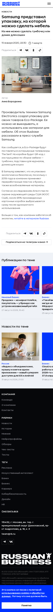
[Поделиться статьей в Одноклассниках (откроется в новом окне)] (33, 50)
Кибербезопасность (14, 494)
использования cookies (16, 593)
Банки (5, 478)
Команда (7, 400)
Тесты (5, 455)
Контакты (7, 410)
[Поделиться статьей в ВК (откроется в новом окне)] (27, 50)
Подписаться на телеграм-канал (25, 242)
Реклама (7, 468)
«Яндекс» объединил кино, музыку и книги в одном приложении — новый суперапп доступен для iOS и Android (20, 371)
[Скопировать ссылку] (40, 50)
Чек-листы (8, 449)
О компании (9, 405)
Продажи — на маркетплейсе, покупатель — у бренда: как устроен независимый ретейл (19, 303)
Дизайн (6, 499)
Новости (7, 12)
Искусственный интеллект (17, 473)
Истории (7, 429)
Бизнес (6, 484)
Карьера (7, 489)
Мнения (6, 434)
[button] (49, 3)
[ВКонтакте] (11, 541)
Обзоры (6, 444)
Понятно (26, 605)
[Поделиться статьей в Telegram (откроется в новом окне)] (20, 50)
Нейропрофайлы (12, 439)
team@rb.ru (8, 534)
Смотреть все (10, 511)
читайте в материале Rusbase (31, 219)
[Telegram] (4, 541)
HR (3, 504)
